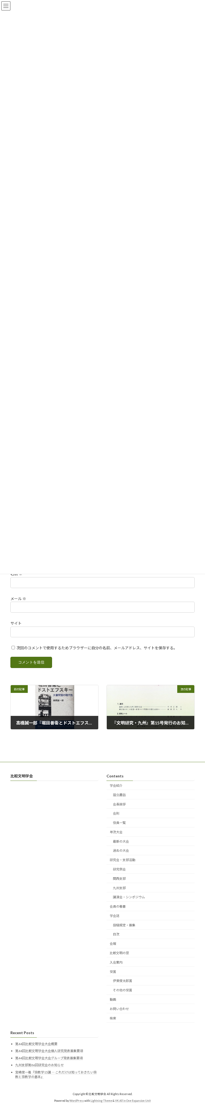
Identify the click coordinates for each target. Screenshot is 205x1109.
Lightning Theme (101, 1100)
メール (18, 598)
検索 (113, 1018)
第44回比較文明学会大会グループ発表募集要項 (49, 1058)
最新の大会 (121, 841)
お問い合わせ (119, 1009)
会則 (116, 813)
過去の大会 (121, 851)
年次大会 (116, 832)
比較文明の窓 (119, 953)
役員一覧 (119, 823)
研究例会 (119, 869)
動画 (113, 999)
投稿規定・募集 (124, 925)
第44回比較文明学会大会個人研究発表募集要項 (49, 1051)
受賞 (113, 972)
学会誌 (114, 916)
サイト (16, 623)
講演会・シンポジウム (129, 897)
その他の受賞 (122, 990)
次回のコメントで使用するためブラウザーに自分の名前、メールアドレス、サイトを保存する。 (97, 648)
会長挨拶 (119, 804)
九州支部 (119, 888)
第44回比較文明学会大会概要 (36, 1044)
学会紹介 (116, 786)
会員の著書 (118, 906)
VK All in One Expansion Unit (133, 1100)
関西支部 (119, 879)
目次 (116, 934)
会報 (113, 944)
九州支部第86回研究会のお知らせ (39, 1065)
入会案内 (116, 962)
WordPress (76, 1100)
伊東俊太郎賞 (122, 981)
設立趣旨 (119, 795)
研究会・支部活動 (122, 860)
